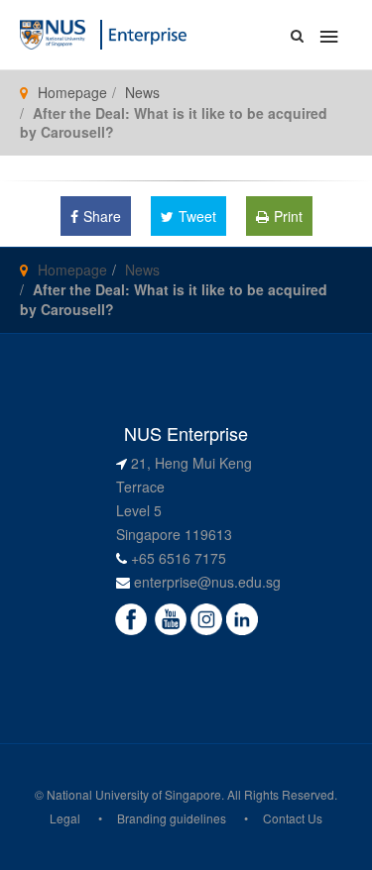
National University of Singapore (134, 794)
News (142, 92)
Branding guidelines (171, 818)
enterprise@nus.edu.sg (207, 582)
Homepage (72, 92)
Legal (65, 818)
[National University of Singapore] (52, 33)
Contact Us (292, 818)
